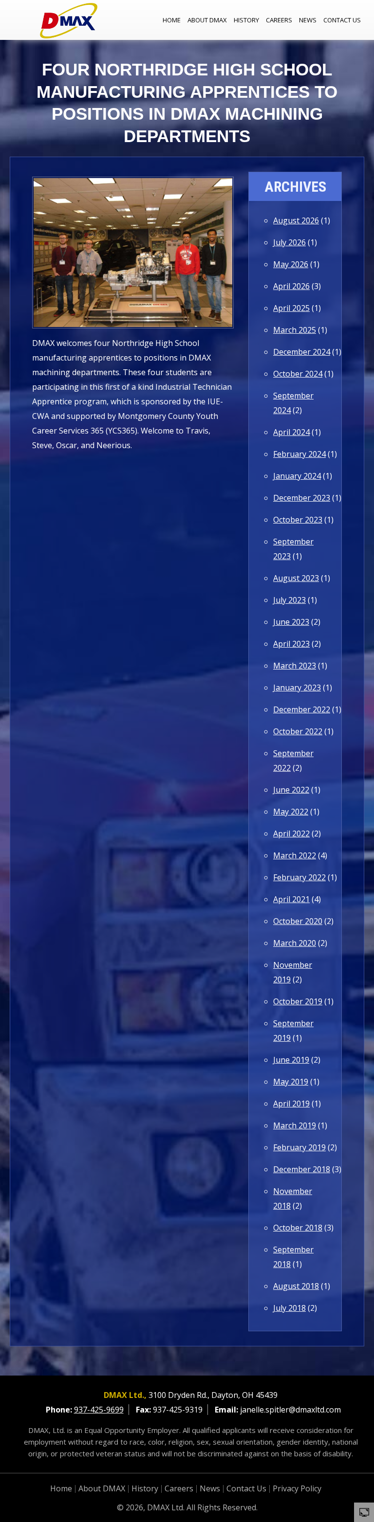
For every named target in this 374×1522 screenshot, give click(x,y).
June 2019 (291, 1059)
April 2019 (291, 1103)
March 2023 (294, 665)
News (308, 20)
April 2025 (291, 308)
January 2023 (297, 687)
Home (172, 20)
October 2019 (297, 1001)
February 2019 (299, 1147)
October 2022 (297, 731)
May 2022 (290, 811)
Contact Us (342, 20)
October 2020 (297, 921)
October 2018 (297, 1227)
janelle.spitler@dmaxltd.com (290, 1409)
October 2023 (297, 519)
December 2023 (301, 497)
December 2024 (301, 351)
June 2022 (291, 789)
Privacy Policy (297, 1488)
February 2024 (299, 454)
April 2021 (291, 899)
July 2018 (289, 1308)
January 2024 (297, 476)
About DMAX (207, 20)
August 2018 (296, 1286)
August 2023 (296, 578)
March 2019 (294, 1125)
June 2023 (291, 621)
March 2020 (294, 943)
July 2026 (289, 242)
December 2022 (301, 709)
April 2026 (291, 286)
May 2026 (290, 264)
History (246, 20)
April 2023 (291, 643)
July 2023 (289, 600)
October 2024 (297, 373)
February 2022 (299, 877)
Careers (279, 20)
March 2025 (294, 330)
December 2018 (301, 1169)
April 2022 (291, 833)
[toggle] (364, 1512)
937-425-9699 (99, 1409)
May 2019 (290, 1081)
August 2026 (296, 220)
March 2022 (294, 855)
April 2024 (291, 432)
